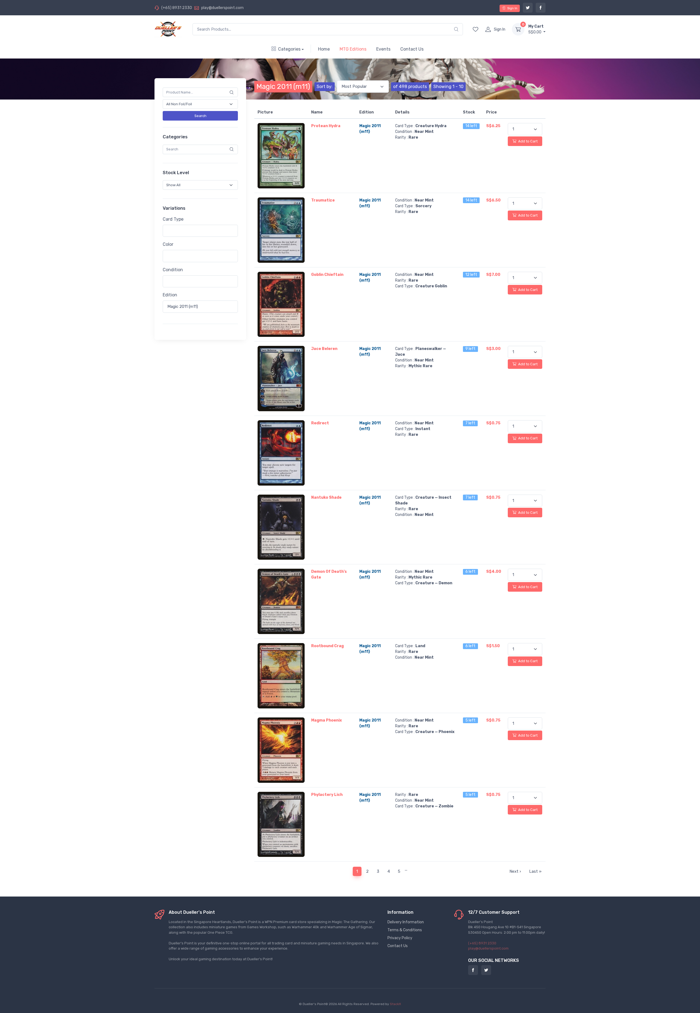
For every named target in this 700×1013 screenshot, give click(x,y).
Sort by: (324, 86)
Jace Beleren (324, 348)
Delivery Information (405, 922)
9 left (470, 348)
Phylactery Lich (327, 794)
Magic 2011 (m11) (283, 86)
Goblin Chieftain (327, 274)
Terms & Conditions (404, 930)
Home (324, 49)
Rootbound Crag (327, 646)
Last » (535, 871)
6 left (470, 571)
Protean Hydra (325, 126)
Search (200, 116)
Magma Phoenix (326, 720)
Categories (289, 49)
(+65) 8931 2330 (176, 7)
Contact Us (412, 49)
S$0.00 (536, 29)
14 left (471, 126)
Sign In (512, 8)
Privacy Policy (399, 938)
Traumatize (323, 200)
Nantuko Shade (326, 497)
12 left (471, 274)
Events (383, 49)
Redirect (320, 423)
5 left (470, 720)
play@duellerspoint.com (222, 7)
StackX (395, 1004)
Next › (515, 871)
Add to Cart (527, 141)
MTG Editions (353, 49)
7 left (470, 423)
